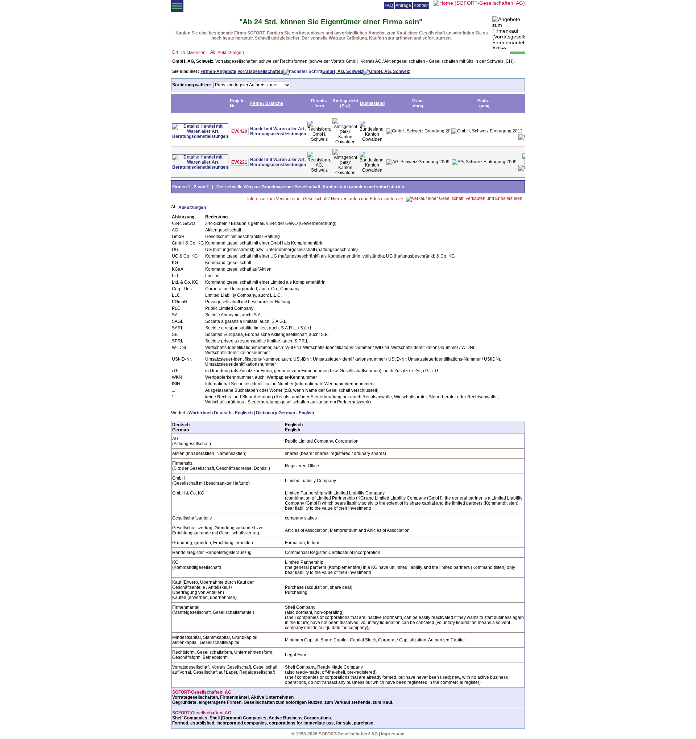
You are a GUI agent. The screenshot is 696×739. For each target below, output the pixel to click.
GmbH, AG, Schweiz (342, 71)
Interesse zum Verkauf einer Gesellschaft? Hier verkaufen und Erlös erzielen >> (325, 198)
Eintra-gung (484, 103)
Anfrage (403, 5)
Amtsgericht (345, 100)
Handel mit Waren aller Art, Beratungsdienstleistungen (278, 131)
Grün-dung (418, 103)
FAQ (389, 5)
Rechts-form (319, 103)
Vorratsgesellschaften (260, 71)
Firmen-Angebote (218, 71)
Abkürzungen (231, 52)
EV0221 (239, 162)
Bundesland (372, 103)
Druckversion (192, 52)
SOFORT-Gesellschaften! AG (201, 692)
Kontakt (421, 5)
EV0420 (239, 131)
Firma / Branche (266, 103)
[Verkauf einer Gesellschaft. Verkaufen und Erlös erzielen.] (464, 198)
